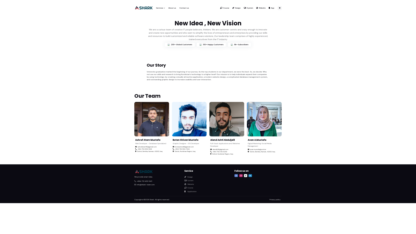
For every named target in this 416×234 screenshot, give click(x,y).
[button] (280, 8)
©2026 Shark (149, 199)
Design (238, 8)
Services (159, 8)
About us (172, 8)
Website (262, 8)
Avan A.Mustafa (257, 139)
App (272, 8)
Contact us (184, 8)
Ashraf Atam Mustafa (147, 139)
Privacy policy (275, 199)
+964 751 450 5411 (144, 181)
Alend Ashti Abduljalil (222, 139)
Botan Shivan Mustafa (185, 139)
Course (226, 8)
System (250, 8)
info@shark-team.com (146, 185)
